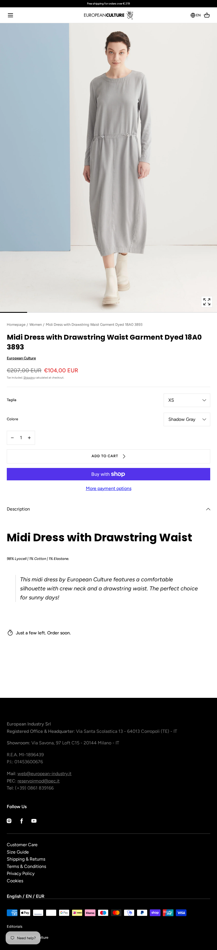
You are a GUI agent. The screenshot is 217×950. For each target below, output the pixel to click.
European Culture (21, 358)
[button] (10, 15)
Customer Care (22, 844)
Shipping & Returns (26, 859)
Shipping (29, 377)
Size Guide (18, 852)
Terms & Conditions (26, 866)
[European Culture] (108, 15)
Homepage (16, 324)
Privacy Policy (20, 873)
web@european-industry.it (44, 773)
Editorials (14, 926)
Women (35, 324)
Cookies (15, 880)
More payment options (108, 488)
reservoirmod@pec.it (39, 781)
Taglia (11, 400)
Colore (12, 419)
